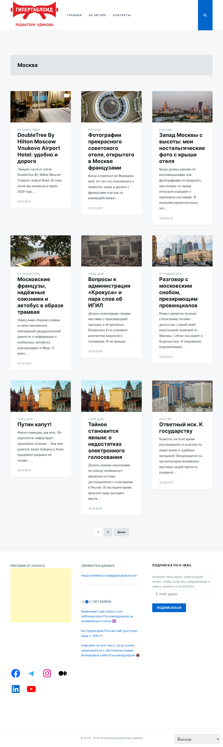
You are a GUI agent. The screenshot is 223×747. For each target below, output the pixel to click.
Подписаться (169, 607)
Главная (74, 15)
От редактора (28, 273)
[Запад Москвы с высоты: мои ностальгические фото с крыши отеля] (182, 106)
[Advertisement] (40, 595)
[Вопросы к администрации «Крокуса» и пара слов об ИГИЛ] (111, 251)
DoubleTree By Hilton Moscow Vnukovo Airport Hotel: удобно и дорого (38, 148)
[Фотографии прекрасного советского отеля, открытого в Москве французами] (111, 106)
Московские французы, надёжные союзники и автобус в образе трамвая (40, 295)
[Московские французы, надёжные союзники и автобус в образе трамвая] (40, 251)
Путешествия (28, 129)
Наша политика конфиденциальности (109, 575)
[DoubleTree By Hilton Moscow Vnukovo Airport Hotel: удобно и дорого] (40, 106)
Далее (121, 532)
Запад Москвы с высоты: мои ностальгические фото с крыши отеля (182, 148)
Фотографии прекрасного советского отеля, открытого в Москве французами (111, 151)
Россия (94, 129)
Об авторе (97, 15)
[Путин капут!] (40, 396)
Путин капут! (34, 424)
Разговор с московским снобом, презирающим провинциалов (178, 292)
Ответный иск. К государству (181, 427)
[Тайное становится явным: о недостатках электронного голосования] (111, 396)
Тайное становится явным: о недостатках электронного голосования (106, 440)
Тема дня (96, 273)
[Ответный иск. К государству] (182, 396)
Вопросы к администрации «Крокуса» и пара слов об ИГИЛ (109, 292)
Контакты (122, 15)
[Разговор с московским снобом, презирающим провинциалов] (182, 251)
